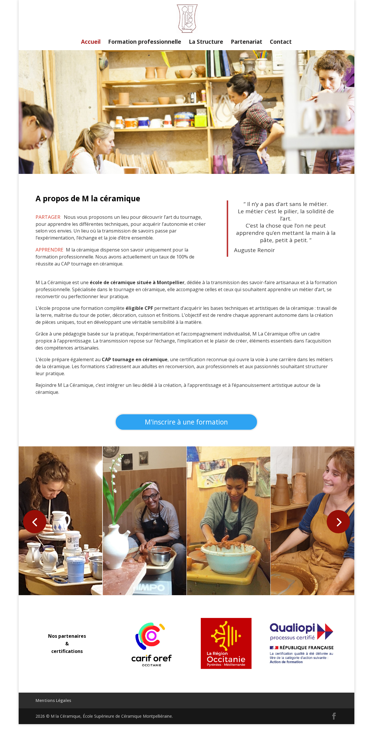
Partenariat (246, 43)
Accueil (91, 43)
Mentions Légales (53, 700)
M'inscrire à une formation (186, 422)
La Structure (206, 43)
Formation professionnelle (144, 43)
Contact (281, 43)
